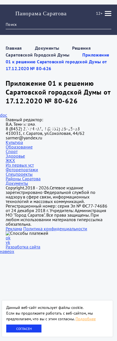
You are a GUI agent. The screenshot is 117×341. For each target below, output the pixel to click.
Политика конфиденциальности (55, 228)
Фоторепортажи (22, 169)
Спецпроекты (19, 174)
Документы (47, 48)
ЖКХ (10, 160)
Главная (14, 48)
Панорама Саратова (41, 13)
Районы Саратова (23, 178)
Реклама (14, 228)
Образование (19, 147)
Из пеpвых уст (20, 165)
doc (3, 115)
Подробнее (86, 318)
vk (8, 242)
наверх (7, 251)
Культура (14, 142)
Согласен (24, 329)
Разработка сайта (23, 247)
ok (8, 237)
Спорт (12, 151)
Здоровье (15, 156)
